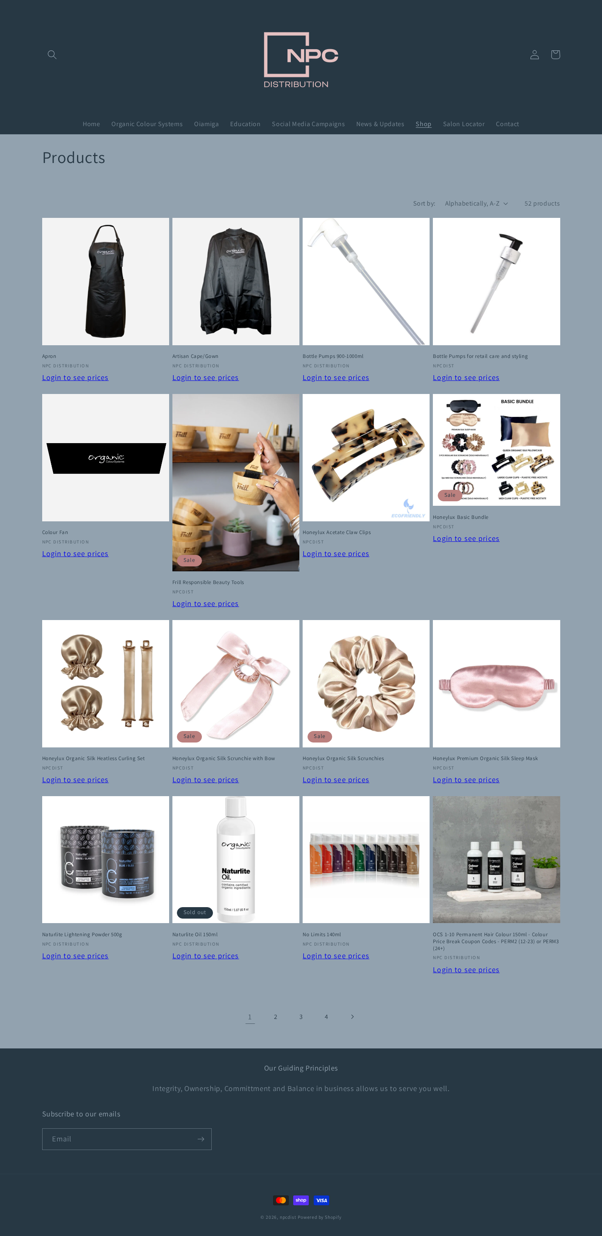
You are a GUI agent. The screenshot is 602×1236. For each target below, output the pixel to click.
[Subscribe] (200, 1139)
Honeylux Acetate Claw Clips (337, 532)
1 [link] (250, 1016)
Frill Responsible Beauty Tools (208, 582)
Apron (49, 356)
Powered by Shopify (320, 1217)
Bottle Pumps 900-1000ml (333, 356)
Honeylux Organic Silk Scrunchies (343, 758)
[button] (52, 54)
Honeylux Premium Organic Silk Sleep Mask (485, 758)
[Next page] (352, 1016)
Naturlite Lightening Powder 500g (82, 934)
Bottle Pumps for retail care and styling (480, 356)
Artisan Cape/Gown (195, 356)
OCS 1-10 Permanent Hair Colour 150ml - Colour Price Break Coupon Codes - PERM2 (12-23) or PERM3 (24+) (496, 941)
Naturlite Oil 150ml (194, 934)
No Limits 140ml (322, 934)
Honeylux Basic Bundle (461, 517)
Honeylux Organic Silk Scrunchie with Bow (223, 758)
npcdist (288, 1217)
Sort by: (424, 203)
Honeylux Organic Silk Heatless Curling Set (93, 758)
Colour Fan (55, 532)
